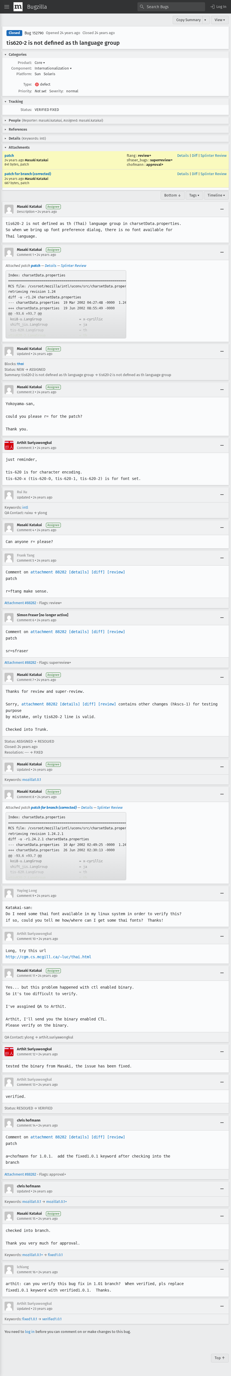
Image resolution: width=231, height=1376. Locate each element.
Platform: (24, 74)
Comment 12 (26, 1054)
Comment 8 (25, 797)
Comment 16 (26, 1272)
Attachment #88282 (20, 603)
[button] (218, 6)
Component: (21, 68)
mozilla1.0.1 (31, 780)
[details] (79, 572)
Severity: (56, 91)
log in (30, 1332)
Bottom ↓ (172, 195)
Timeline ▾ (216, 195)
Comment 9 (25, 896)
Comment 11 (26, 976)
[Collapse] (221, 209)
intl (25, 507)
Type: (27, 84)
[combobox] (171, 6)
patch (9, 155)
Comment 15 (26, 1219)
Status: (26, 110)
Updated (23, 354)
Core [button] (40, 63)
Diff (194, 155)
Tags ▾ (194, 195)
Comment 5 (25, 560)
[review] (116, 572)
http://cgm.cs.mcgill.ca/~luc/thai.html (48, 957)
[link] (66, 304)
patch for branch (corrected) (28, 174)
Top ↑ (220, 1358)
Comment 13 (26, 1085)
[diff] (98, 572)
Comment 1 (25, 255)
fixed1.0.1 (55, 1255)
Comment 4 (25, 530)
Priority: (25, 91)
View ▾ (220, 20)
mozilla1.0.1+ (56, 1201)
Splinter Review (213, 155)
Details (183, 155)
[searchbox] (171, 6)
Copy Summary (188, 20)
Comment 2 (25, 392)
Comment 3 (25, 448)
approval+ (154, 164)
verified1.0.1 (52, 1319)
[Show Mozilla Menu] (18, 6)
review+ (144, 155)
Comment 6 (25, 620)
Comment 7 (25, 680)
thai (20, 364)
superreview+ (161, 160)
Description (26, 212)
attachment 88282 (48, 572)
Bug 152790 (34, 33)
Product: (25, 63)
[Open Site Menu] (6, 6)
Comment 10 (26, 939)
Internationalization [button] (53, 68)
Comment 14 (26, 1125)
